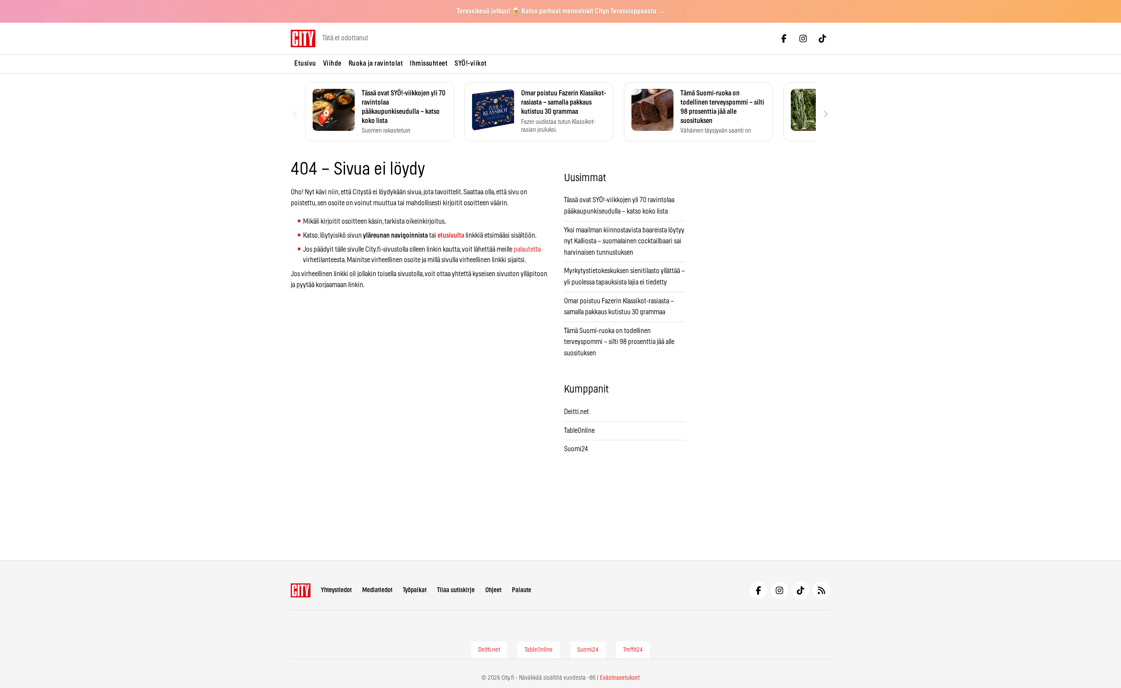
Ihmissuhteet (429, 63)
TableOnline (579, 430)
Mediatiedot (377, 590)
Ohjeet (493, 590)
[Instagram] (803, 38)
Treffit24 (633, 650)
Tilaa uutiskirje (456, 590)
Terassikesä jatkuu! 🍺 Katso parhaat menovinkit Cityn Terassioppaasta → (561, 11)
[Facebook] (784, 38)
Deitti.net (576, 411)
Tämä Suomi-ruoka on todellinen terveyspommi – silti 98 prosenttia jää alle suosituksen (619, 342)
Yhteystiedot (336, 590)
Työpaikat (415, 590)
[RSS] (821, 590)
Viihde (332, 63)
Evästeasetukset (620, 678)
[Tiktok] (822, 38)
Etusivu (305, 63)
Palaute (521, 590)
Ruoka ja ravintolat (376, 63)
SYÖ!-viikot (471, 63)
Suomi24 (576, 449)
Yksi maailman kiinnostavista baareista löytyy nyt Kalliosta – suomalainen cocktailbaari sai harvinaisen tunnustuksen (624, 241)
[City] (300, 590)
